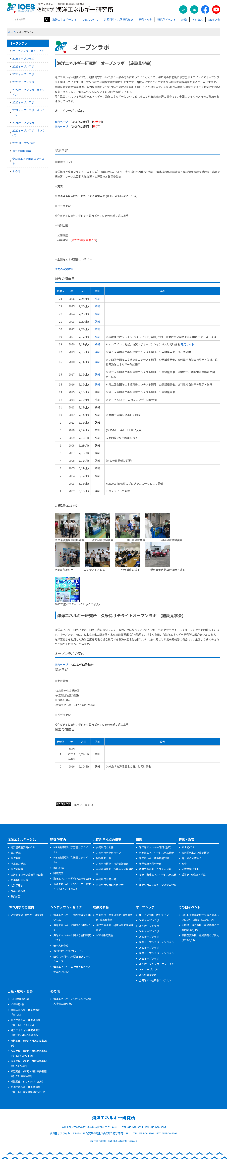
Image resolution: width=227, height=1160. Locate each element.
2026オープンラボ (23, 59)
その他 (16, 171)
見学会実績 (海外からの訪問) (27, 915)
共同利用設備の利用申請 (109, 884)
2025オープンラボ (23, 66)
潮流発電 (16, 858)
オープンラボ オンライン (28, 51)
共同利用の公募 (105, 847)
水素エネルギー (19, 891)
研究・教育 (145, 19)
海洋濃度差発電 (19, 880)
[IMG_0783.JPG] (97, 515)
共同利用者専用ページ (108, 852)
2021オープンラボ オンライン (28, 112)
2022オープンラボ (23, 102)
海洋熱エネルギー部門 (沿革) (155, 847)
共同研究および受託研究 (195, 852)
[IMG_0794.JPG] (67, 545)
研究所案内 (58, 839)
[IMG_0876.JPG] (127, 545)
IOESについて (90, 19)
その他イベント (189, 907)
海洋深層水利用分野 (150, 863)
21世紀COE (188, 847)
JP (183, 9)
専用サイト (187, 344)
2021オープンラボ (23, 123)
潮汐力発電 (17, 869)
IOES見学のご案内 (20, 907)
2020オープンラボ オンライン (28, 132)
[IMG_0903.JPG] (127, 515)
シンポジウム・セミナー (67, 907)
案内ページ (61, 122)
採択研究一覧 (103, 858)
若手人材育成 (60, 945)
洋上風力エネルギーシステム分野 (157, 884)
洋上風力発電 (18, 863)
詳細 (97, 299)
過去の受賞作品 (64, 269)
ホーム (12, 32)
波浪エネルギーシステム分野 (155, 869)
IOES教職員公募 (20, 999)
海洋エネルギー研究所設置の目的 (72, 878)
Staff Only (214, 19)
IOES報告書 (17, 1004)
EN (194, 9)
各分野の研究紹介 (192, 858)
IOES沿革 (58, 867)
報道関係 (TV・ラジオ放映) (27, 1081)
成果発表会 (101, 907)
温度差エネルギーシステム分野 (156, 852)
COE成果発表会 (104, 935)
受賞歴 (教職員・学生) (194, 874)
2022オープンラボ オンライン (28, 92)
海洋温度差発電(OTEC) (23, 847)
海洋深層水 (17, 885)
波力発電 (16, 852)
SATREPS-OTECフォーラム (68, 951)
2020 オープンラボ (23, 143)
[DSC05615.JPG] (157, 515)
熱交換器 (16, 896)
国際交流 (58, 873)
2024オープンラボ (23, 74)
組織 (184, 19)
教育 (184, 863)
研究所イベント (166, 19)
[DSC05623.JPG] (67, 515)
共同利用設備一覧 (106, 879)
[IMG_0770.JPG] (157, 545)
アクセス (197, 19)
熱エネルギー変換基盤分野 (154, 858)
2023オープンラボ (23, 82)
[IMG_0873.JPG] (97, 545)
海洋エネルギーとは (64, 19)
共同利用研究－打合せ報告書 (112, 863)
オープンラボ (18, 43)
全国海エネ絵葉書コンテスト (28, 161)
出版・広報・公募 (20, 991)
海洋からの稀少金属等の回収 (27, 874)
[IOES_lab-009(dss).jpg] (67, 579)
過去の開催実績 (21, 151)
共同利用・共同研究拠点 (118, 19)
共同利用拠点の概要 (107, 839)
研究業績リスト (190, 869)
